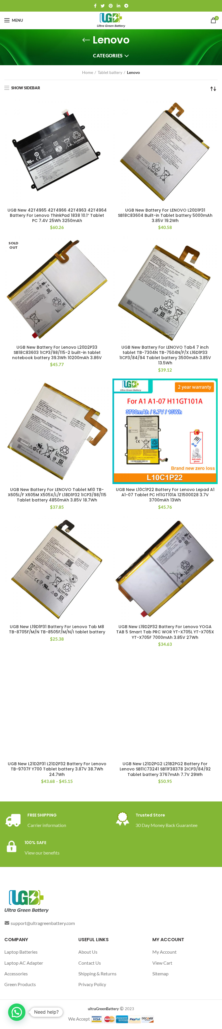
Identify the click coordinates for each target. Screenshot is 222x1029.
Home (87, 72)
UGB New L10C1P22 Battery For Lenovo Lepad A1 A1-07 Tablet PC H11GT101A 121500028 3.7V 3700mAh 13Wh (165, 495)
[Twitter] (103, 6)
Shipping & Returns (97, 973)
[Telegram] (126, 6)
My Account (164, 952)
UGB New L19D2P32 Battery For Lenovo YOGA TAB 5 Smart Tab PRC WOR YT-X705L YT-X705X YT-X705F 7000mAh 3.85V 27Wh (165, 632)
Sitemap (160, 973)
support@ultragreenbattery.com (43, 923)
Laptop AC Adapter (23, 963)
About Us (87, 952)
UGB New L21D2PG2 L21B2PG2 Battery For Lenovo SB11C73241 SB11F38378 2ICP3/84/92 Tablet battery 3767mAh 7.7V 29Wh (165, 769)
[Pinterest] (111, 6)
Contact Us (89, 963)
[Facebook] (95, 6)
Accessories (16, 973)
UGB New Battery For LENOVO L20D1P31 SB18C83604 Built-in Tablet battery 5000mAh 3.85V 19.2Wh (165, 215)
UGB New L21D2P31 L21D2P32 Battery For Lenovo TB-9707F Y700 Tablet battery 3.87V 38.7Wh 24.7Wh (57, 769)
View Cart (162, 963)
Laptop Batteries (21, 952)
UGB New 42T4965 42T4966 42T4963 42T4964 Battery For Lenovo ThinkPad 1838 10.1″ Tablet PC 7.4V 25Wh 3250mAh (57, 215)
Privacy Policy (92, 984)
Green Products (20, 984)
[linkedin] (118, 6)
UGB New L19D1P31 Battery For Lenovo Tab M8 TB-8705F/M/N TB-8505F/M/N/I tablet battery (57, 629)
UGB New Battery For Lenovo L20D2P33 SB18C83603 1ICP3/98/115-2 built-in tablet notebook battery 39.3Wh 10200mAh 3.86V (57, 353)
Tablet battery (110, 72)
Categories (108, 55)
